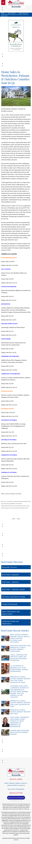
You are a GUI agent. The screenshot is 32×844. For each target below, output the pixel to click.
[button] (3, 2)
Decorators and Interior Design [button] (13, 597)
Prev (14, 518)
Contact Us (22, 785)
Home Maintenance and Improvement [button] (11, 612)
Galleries (17, 783)
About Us (24, 783)
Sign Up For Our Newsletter (16, 798)
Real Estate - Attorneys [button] (10, 582)
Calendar (11, 783)
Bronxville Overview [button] (9, 567)
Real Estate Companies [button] (10, 574)
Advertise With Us (12, 785)
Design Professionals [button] (9, 604)
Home (6, 783)
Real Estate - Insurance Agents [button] (13, 589)
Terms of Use (11, 789)
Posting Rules (20, 789)
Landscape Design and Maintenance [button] (10, 622)
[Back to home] (16, 4)
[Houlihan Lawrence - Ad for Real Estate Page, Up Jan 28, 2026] (16, 35)
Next (18, 518)
